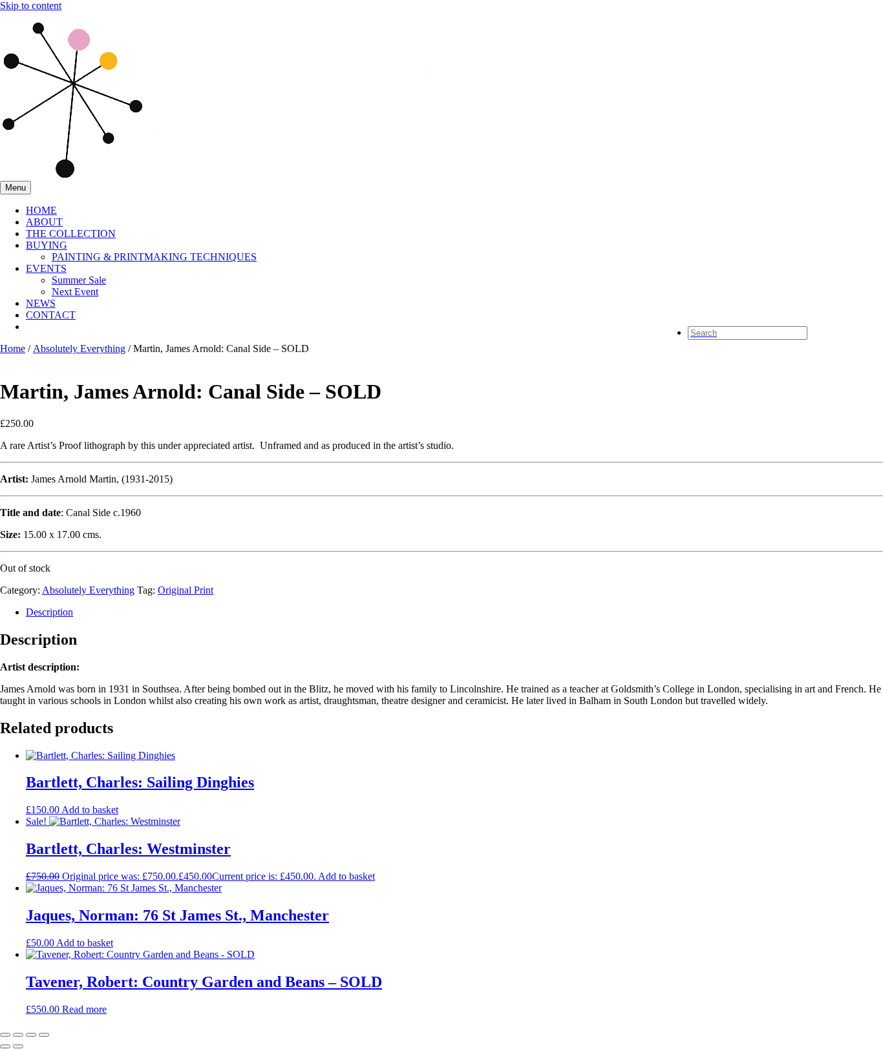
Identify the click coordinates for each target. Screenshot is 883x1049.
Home (12, 348)
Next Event (75, 291)
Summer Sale (79, 280)
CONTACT (51, 314)
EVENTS (46, 268)
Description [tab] (49, 612)
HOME (41, 210)
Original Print (185, 590)
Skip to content (30, 5)
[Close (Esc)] (44, 1035)
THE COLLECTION (71, 233)
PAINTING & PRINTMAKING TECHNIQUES (154, 256)
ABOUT (44, 221)
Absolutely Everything (79, 348)
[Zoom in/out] (5, 1035)
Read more (84, 1009)
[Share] (31, 1035)
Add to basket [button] (89, 809)
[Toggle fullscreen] (18, 1035)
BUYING (46, 245)
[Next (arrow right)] (18, 1046)
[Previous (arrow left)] (5, 1046)
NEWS (41, 303)
